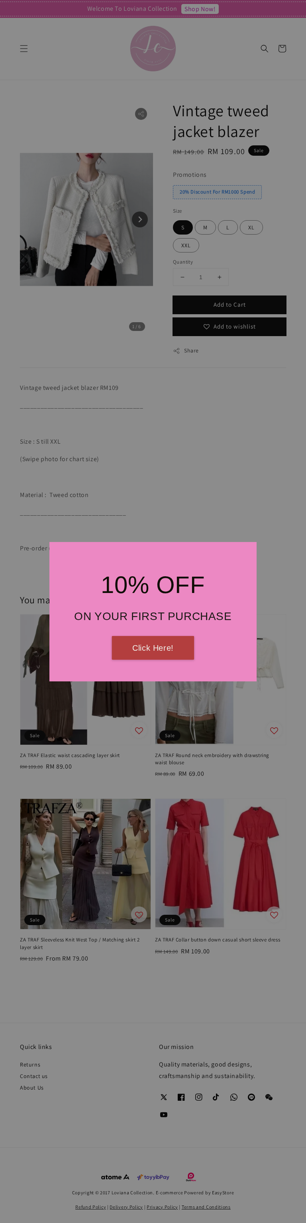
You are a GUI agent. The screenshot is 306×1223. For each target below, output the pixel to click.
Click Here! (153, 648)
